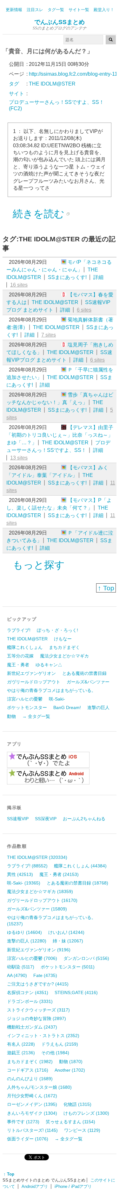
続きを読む (38, 213)
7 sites (48, 335)
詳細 (98, 277)
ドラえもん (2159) (59, 1044)
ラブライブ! (18, 630)
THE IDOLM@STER (55, 302)
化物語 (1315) (77, 1104)
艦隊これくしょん (25, 647)
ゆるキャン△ (49, 664)
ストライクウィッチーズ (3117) (38, 1009)
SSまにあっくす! (67, 277)
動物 (11, 716)
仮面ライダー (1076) (27, 1138)
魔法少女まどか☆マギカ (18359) (40, 891)
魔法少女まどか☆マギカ (64, 655)
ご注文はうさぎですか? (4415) (38, 983)
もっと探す (39, 565)
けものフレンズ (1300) (86, 1113)
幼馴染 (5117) (20, 966)
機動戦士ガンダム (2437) (32, 1027)
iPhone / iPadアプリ (73, 1186)
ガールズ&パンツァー (88, 681)
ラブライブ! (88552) (27, 865)
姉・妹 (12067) (68, 940)
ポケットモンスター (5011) (68, 966)
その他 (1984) (55, 1052)
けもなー (63, 638)
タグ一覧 (56, 9)
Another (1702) (70, 1070)
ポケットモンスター (27, 707)
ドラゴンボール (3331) (30, 1001)
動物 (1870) (71, 1061)
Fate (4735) (45, 975)
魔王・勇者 (18, 664)
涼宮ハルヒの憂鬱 (25, 698)
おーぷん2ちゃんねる (84, 818)
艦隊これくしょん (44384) (80, 865)
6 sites (84, 310)
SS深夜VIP (45, 818)
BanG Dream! (67, 707)
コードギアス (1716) (27, 1070)
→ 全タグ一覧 (36, 716)
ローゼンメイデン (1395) (32, 1104)
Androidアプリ (35, 1186)
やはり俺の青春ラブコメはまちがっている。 (51, 690)
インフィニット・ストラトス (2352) (43, 1035)
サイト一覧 (79, 9)
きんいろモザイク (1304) (32, 1113)
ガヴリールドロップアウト (33, 681)
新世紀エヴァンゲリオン (31, 673)
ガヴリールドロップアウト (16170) (42, 900)
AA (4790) (17, 975)
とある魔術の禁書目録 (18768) (77, 882)
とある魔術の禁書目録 (84, 673)
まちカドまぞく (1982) (30, 1061)
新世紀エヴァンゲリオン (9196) (38, 949)
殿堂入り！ (104, 9)
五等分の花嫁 (20, 655)
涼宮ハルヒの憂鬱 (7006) (32, 958)
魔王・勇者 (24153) (59, 874)
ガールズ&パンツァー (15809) (37, 908)
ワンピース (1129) (82, 1130)
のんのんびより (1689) (30, 1078)
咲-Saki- (57, 698)
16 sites (19, 285)
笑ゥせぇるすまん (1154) (70, 1121)
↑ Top (106, 588)
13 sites (19, 457)
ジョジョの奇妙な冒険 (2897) (36, 1018)
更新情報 (14, 9)
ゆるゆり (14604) (24, 932)
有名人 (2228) (21, 1044)
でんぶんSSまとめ (59, 22)
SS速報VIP (18, 818)
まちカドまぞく (64, 647)
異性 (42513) (20, 874)
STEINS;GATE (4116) (76, 992)
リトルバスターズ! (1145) (32, 1130)
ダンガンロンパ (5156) (86, 958)
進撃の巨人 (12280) (26, 940)
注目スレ (35, 9)
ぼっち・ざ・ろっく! (57, 630)
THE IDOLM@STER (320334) (37, 857)
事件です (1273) (23, 1121)
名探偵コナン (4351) (27, 992)
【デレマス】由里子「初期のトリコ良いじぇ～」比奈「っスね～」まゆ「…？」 (59, 435)
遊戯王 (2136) (21, 1052)
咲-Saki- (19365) (23, 882)
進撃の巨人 (98, 707)
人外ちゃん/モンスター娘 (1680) (39, 1087)
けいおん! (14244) (66, 932)
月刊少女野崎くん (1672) (32, 1095)
